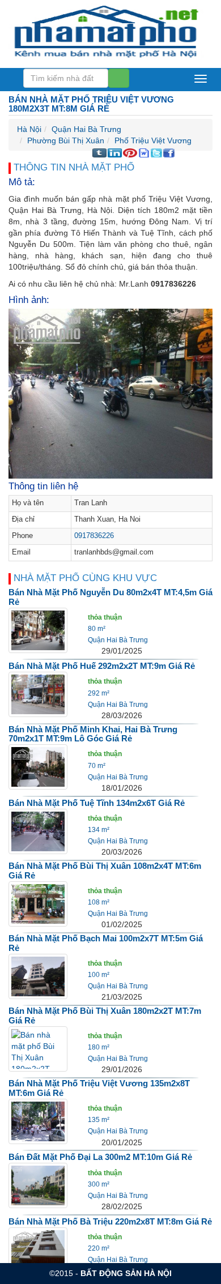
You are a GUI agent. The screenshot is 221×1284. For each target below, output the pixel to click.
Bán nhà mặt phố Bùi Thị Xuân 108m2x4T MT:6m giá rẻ (104, 870)
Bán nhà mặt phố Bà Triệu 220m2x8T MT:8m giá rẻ (110, 1221)
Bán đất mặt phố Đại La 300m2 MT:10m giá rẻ (100, 1157)
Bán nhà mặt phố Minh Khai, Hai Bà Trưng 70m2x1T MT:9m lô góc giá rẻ (92, 734)
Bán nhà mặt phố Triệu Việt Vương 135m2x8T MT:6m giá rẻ (99, 1088)
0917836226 (94, 536)
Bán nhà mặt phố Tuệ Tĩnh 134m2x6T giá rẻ (96, 803)
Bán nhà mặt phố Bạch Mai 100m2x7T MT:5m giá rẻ (105, 943)
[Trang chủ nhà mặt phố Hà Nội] (106, 30)
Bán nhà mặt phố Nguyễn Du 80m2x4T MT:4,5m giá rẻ (110, 597)
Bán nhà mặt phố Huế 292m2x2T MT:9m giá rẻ (101, 666)
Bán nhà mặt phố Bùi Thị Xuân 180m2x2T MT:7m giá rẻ (104, 1015)
